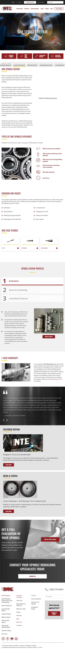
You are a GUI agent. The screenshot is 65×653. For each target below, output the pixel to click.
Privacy (40, 647)
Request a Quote (11, 56)
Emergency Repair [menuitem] (30, 2)
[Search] (48, 2)
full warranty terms (55, 379)
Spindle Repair (19, 8)
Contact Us (32, 576)
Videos (18, 612)
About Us (19, 622)
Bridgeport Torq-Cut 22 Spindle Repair (17, 455)
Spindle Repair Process (46, 65)
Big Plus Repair (6, 617)
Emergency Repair (42, 56)
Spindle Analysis (6, 630)
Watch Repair (49, 337)
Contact (47, 8)
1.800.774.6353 (56, 589)
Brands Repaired (7, 605)
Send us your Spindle (50, 539)
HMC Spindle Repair (5, 621)
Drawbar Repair (6, 614)
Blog (51, 8)
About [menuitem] (13, 2)
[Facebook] (7, 640)
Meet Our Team (26, 56)
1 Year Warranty (59, 65)
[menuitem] (20, 8)
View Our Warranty (58, 56)
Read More (9, 465)
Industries (26, 8)
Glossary (19, 615)
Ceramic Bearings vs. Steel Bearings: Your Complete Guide (24, 501)
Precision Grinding (35, 8)
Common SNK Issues (19, 65)
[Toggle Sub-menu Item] (23, 8)
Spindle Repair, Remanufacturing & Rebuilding (7, 600)
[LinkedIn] (16, 640)
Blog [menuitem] (19, 2)
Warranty (4, 634)
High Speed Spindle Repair (6, 626)
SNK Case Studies (32, 65)
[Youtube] (11, 640)
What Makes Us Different (21, 604)
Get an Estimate (59, 8)
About (42, 8)
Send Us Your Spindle (35, 603)
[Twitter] (3, 640)
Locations (19, 625)
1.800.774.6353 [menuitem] (40, 2)
